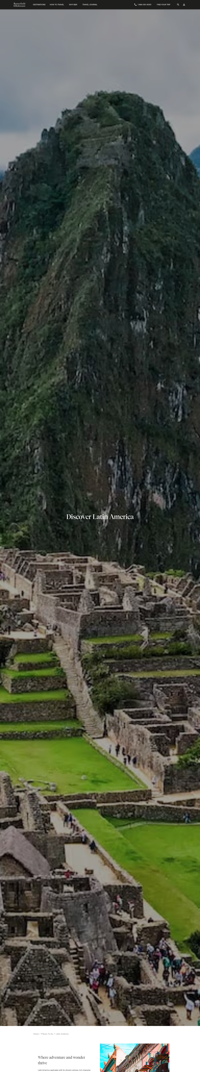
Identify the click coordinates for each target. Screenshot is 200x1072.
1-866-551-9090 (144, 4)
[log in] (184, 5)
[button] (157, 1068)
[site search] (178, 4)
